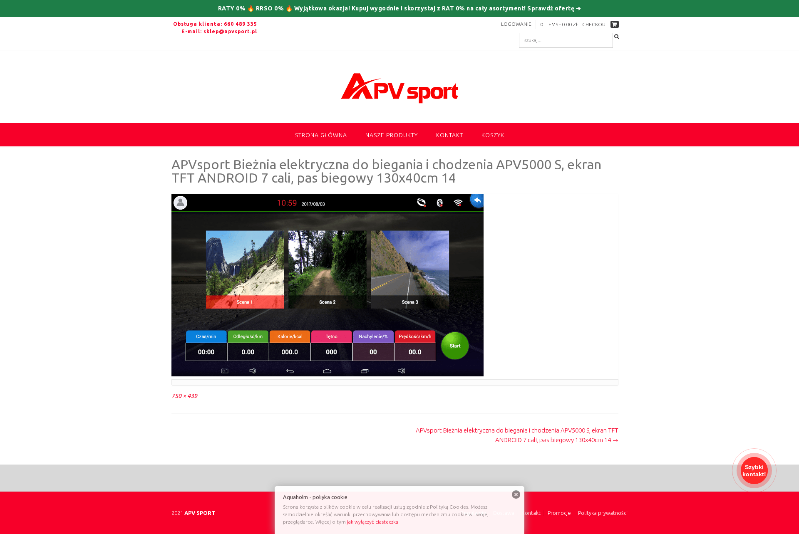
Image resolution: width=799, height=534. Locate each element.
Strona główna (321, 135)
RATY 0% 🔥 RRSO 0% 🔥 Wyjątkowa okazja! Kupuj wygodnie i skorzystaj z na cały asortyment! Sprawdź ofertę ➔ (399, 8)
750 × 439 (184, 396)
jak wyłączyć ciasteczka (372, 521)
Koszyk (492, 135)
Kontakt (449, 135)
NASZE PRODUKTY (391, 135)
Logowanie (516, 24)
